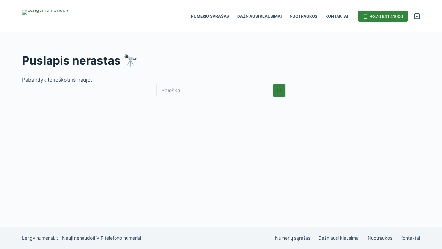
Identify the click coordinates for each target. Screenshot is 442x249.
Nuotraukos (303, 16)
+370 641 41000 (386, 16)
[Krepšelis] (417, 16)
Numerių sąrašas (210, 16)
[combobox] (215, 90)
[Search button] (279, 90)
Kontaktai (337, 16)
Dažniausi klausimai (259, 16)
